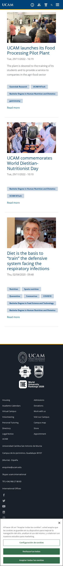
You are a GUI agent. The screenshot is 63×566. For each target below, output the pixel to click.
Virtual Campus (9, 411)
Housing (6, 400)
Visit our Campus (41, 417)
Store (36, 428)
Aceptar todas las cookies (31, 560)
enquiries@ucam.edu (12, 467)
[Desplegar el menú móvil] (57, 5)
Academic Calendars (11, 405)
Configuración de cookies (31, 542)
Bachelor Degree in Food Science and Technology (31, 303)
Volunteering (8, 417)
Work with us (40, 411)
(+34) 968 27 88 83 (13, 481)
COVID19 (47, 296)
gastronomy (14, 101)
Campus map (40, 422)
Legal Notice (7, 433)
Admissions (39, 400)
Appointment (40, 433)
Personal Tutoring (10, 422)
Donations (38, 405)
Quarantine (14, 296)
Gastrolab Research (18, 86)
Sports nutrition (31, 289)
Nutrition (13, 289)
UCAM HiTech (39, 86)
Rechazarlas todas (31, 551)
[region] (31, 542)
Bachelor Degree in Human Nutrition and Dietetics (32, 93)
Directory (6, 428)
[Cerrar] (59, 522)
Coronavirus (31, 296)
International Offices (11, 488)
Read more (13, 107)
